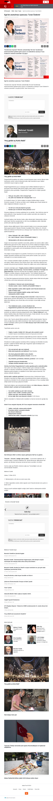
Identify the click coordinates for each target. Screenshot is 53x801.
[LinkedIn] (10, 46)
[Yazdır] (15, 46)
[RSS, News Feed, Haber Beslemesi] (26, 793)
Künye (20, 789)
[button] (42, 46)
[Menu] (44, 2)
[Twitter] (8, 46)
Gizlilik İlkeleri (30, 789)
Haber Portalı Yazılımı (10, 797)
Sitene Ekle (37, 789)
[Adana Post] (8, 1)
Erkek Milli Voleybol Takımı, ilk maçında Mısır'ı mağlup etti (29, 6)
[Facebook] (5, 46)
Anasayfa (8, 11)
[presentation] (8, 6)
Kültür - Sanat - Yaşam (16, 11)
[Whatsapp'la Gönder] (12, 46)
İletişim (24, 789)
